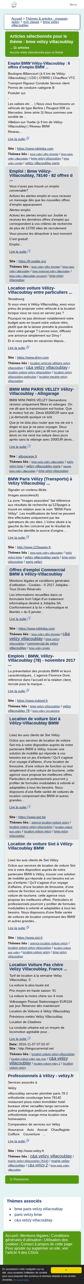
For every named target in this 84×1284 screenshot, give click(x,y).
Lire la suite (17, 139)
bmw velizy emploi (39, 648)
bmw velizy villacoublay (46, 158)
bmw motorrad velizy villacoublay (51, 271)
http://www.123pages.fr (34, 547)
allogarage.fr (27, 456)
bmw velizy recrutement (46, 710)
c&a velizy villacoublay (47, 367)
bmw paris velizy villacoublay (48, 461)
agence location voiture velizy (50, 822)
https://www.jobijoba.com (35, 148)
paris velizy (34, 562)
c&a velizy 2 (38, 1165)
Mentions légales (34, 1236)
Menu (73, 4)
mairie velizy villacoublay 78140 (28, 1161)
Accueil (11, 1236)
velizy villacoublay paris (42, 163)
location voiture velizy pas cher (28, 1059)
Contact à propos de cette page (46, 1244)
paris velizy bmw (28, 1215)
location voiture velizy (37, 831)
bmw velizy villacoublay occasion (28, 276)
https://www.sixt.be (32, 817)
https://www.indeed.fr (32, 700)
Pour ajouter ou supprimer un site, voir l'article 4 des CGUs (36, 1250)
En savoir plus (21, 1280)
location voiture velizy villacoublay (29, 372)
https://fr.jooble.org (32, 261)
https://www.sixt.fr (30, 937)
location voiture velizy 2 (47, 1063)
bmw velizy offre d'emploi (44, 154)
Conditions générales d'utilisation (37, 1238)
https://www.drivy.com (33, 357)
